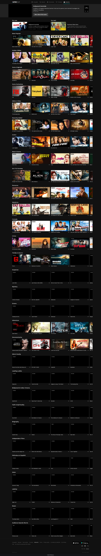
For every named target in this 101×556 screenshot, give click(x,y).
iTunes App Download (76, 543)
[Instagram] (82, 546)
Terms (41, 542)
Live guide (35, 2)
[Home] (16, 2)
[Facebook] (85, 546)
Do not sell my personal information (23, 544)
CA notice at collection (55, 542)
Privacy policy (46, 542)
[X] (88, 546)
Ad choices (63, 542)
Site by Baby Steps (85, 552)
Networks (68, 2)
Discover (43, 2)
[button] (40, 14)
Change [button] (87, 548)
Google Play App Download (85, 543)
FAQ (13, 544)
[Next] (88, 40)
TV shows (60, 2)
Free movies (51, 2)
